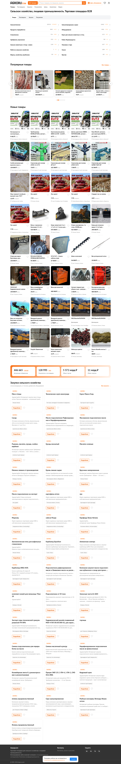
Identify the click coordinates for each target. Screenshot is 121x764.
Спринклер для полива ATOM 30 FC (78, 164)
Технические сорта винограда (57, 394)
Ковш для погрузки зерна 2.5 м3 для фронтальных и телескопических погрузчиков (98, 226)
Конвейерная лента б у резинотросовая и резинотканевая (26, 673)
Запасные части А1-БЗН (89, 594)
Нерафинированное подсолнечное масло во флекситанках (93, 647)
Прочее (64, 55)
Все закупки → (106, 386)
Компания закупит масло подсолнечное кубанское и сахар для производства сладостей (94, 570)
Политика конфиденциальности (29, 757)
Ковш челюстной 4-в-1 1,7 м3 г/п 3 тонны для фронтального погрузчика (58, 226)
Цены (45, 7)
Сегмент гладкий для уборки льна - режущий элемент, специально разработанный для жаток (78, 288)
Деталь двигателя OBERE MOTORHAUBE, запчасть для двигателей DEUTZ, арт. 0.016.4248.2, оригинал (79, 133)
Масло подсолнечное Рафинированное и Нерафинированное (60, 419)
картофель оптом (52, 494)
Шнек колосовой (76, 256)
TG (95, 751)
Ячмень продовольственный (23, 725)
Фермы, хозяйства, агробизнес (20, 55)
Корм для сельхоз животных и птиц (73, 35)
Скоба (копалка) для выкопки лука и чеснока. (16, 164)
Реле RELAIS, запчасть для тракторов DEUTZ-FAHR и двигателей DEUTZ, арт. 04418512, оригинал (98, 133)
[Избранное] (104, 3)
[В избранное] (27, 132)
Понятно (73, 759)
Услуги (64, 50)
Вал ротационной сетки (99, 256)
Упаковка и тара (67, 45)
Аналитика (53, 7)
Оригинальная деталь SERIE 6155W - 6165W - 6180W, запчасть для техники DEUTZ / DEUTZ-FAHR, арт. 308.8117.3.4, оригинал (58, 133)
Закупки (29, 7)
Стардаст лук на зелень (99, 194)
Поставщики (21, 7)
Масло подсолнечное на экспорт (24, 494)
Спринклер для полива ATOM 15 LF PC (38, 164)
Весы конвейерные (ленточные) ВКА (37, 288)
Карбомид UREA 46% (20, 568)
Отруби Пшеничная (37, 349)
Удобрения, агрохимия (17, 40)
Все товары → (106, 65)
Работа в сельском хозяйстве (19, 50)
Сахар (14, 418)
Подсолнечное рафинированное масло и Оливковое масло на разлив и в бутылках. (60, 570)
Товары (12, 7)
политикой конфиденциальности (54, 760)
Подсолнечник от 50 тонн (56, 594)
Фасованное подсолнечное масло (93, 418)
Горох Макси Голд (86, 394)
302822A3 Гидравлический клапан (17, 288)
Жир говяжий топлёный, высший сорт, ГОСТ (18, 195)
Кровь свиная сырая (54, 470)
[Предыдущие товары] (10, 83)
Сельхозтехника (15, 25)
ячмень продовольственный (23, 699)
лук (81, 494)
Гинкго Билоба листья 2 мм (99, 350)
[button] (84, 3)
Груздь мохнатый (52, 444)
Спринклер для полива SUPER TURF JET (99, 164)
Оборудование (66, 30)
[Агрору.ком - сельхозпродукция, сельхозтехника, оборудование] (18, 3)
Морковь (15, 518)
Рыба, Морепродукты (68, 40)
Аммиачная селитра (87, 541)
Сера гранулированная (55, 699)
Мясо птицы (16, 394)
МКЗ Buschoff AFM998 (78, 318)
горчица (83, 620)
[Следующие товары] (110, 83)
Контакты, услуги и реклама (65, 750)
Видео (60, 7)
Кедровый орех (86, 672)
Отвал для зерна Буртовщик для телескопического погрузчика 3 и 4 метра (17, 257)
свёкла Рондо (51, 518)
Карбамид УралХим (53, 541)
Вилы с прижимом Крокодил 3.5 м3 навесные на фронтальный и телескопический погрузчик (36, 226)
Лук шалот (34, 194)
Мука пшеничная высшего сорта (56, 350)
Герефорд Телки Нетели (89, 518)
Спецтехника (14, 35)
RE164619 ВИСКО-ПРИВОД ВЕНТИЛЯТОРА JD (38, 257)
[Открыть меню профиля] (109, 3)
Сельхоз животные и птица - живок (21, 45)
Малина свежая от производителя (25, 470)
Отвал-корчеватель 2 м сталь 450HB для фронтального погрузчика (78, 226)
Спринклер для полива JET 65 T (58, 164)
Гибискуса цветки (76, 349)
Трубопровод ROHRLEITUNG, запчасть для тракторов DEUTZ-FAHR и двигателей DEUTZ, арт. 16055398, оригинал (38, 133)
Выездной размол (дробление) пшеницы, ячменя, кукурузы (38, 319)
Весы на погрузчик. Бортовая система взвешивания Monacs (17, 319)
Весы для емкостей (57, 287)
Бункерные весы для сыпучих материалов (98, 288)
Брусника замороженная (89, 470)
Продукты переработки (17, 30)
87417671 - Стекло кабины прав (57, 257)
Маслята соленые (86, 444)
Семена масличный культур (56, 646)
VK (87, 751)
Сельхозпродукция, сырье (70, 25)
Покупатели (38, 7)
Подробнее (16, 408)
